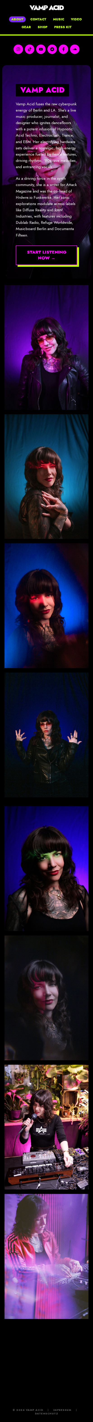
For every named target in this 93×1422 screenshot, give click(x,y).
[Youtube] (41, 49)
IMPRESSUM (62, 1410)
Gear (26, 27)
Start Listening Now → (46, 255)
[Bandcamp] (52, 49)
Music (58, 19)
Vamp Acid (46, 7)
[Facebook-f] (63, 49)
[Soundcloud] (74, 49)
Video (76, 19)
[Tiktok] (29, 49)
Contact (38, 19)
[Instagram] (18, 49)
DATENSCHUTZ (46, 1413)
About (17, 19)
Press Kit (63, 27)
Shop (42, 27)
